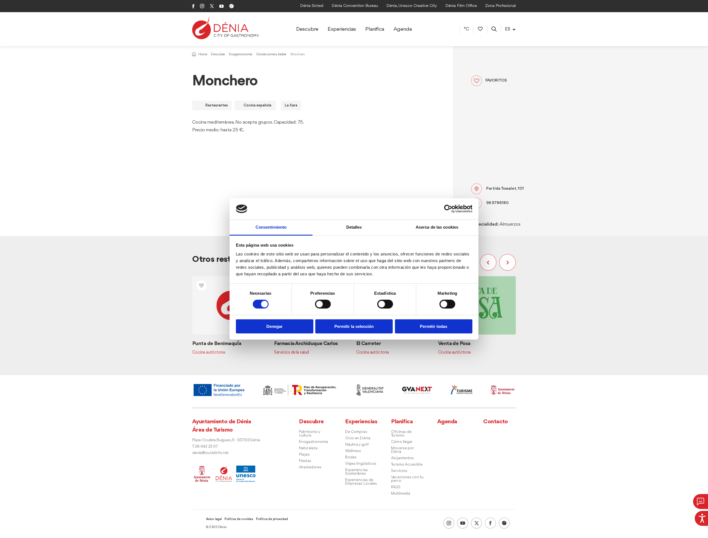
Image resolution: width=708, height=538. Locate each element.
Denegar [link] (274, 326)
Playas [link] (304, 454)
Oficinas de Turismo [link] (401, 433)
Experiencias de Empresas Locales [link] (361, 481)
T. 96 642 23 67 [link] (205, 446)
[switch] (323, 304)
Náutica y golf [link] (357, 444)
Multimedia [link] (400, 493)
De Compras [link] (356, 432)
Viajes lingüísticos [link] (361, 464)
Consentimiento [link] (271, 227)
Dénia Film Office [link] (461, 6)
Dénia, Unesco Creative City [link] (411, 6)
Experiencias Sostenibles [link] (356, 472)
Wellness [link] (353, 451)
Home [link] (202, 54)
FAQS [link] (395, 487)
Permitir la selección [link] (354, 326)
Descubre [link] (307, 29)
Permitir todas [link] (433, 326)
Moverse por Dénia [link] (402, 450)
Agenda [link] (403, 29)
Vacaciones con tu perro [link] (407, 479)
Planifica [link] (374, 29)
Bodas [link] (351, 457)
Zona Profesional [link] (500, 6)
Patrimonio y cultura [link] (309, 433)
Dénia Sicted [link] (311, 6)
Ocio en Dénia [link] (357, 438)
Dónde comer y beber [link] (271, 54)
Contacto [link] (495, 422)
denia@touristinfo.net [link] (210, 453)
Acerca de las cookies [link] (437, 227)
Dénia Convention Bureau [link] (355, 6)
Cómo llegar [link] (402, 442)
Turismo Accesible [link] (407, 464)
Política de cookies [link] (239, 519)
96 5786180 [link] (497, 203)
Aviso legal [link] (214, 519)
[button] (489, 262)
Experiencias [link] (342, 29)
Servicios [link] (399, 471)
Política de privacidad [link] (272, 519)
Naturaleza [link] (308, 448)
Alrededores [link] (310, 467)
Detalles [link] (354, 227)
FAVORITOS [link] (496, 81)
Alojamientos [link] (402, 458)
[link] (701, 517)
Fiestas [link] (305, 461)
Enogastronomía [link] (240, 54)
